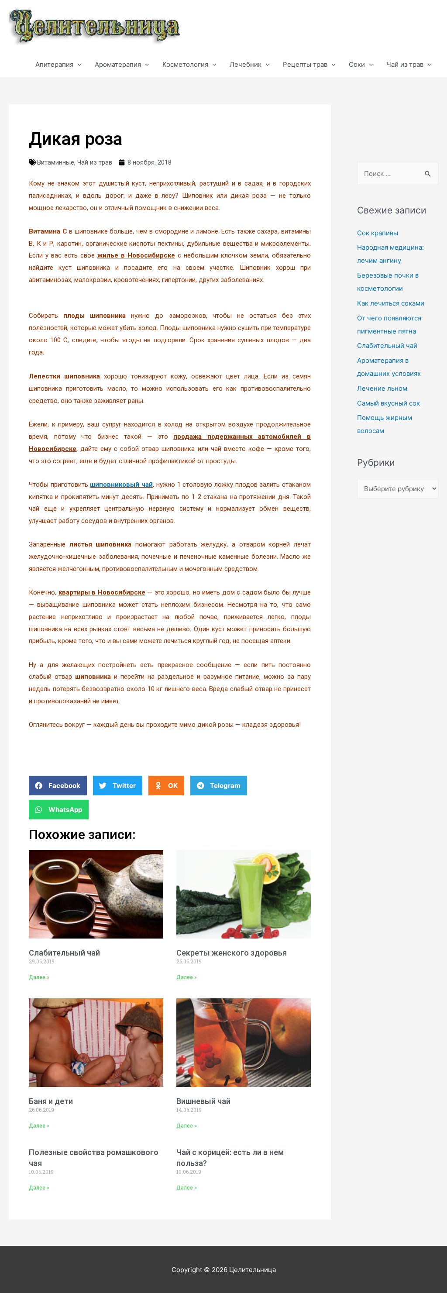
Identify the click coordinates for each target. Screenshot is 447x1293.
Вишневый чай (203, 1101)
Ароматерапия (118, 64)
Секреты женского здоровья (231, 952)
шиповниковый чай (121, 484)
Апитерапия (54, 64)
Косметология (185, 64)
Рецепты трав (305, 64)
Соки (357, 64)
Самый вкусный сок (388, 403)
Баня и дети (51, 1101)
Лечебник (245, 64)
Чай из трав (404, 64)
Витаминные (55, 162)
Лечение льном (382, 388)
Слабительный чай (64, 952)
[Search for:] (397, 173)
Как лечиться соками (390, 303)
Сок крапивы (377, 233)
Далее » (39, 977)
